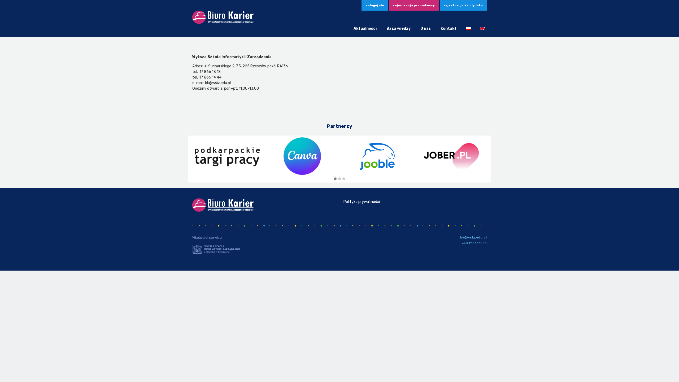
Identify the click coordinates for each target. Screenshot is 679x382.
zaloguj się (374, 5)
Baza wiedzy (398, 28)
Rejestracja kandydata (463, 5)
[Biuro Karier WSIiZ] (223, 23)
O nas (425, 28)
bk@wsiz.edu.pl (473, 237)
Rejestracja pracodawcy (414, 5)
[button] (335, 179)
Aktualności (365, 28)
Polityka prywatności (361, 201)
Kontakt (448, 28)
